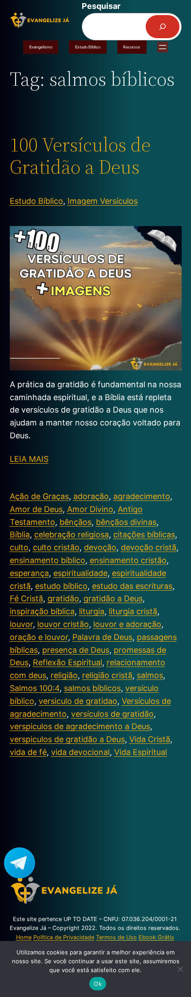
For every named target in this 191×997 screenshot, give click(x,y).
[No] (179, 969)
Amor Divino (90, 509)
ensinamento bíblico (47, 560)
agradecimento (141, 496)
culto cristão (56, 547)
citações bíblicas (144, 534)
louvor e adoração (127, 624)
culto (19, 547)
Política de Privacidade (63, 937)
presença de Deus (75, 650)
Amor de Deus (36, 509)
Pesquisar (101, 6)
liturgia (91, 611)
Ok (98, 983)
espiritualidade (80, 573)
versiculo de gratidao (78, 701)
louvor (21, 624)
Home (24, 937)
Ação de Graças (39, 496)
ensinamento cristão (128, 560)
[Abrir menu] (162, 47)
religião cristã (107, 675)
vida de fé (28, 752)
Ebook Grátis (156, 937)
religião (64, 675)
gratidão (63, 598)
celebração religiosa (71, 534)
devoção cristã (148, 547)
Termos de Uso (116, 937)
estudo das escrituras (132, 586)
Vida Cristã (149, 739)
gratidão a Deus (113, 598)
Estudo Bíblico (87, 46)
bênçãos (76, 522)
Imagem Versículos (103, 201)
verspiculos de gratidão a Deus (67, 739)
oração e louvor (39, 637)
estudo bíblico (61, 586)
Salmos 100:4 (35, 688)
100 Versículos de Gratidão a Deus (80, 156)
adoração (91, 496)
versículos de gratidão (112, 714)
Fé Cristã (26, 598)
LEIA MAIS (29, 459)
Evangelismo (40, 46)
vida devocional (80, 752)
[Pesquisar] (162, 26)
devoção (100, 547)
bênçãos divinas (126, 522)
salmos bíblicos (92, 688)
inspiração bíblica (42, 611)
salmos (150, 675)
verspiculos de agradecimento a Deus (80, 726)
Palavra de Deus (102, 637)
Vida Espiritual (140, 752)
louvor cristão (63, 624)
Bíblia (20, 534)
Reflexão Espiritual (67, 662)
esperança (29, 573)
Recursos (131, 46)
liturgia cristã (133, 611)
